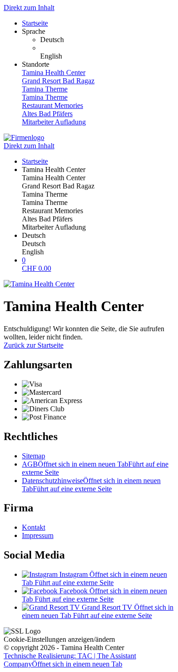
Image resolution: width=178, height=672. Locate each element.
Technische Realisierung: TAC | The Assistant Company (70, 660)
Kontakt (33, 527)
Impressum (37, 535)
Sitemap (33, 456)
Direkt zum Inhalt (29, 7)
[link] (107, 40)
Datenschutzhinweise (91, 485)
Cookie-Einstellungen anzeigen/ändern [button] (59, 639)
